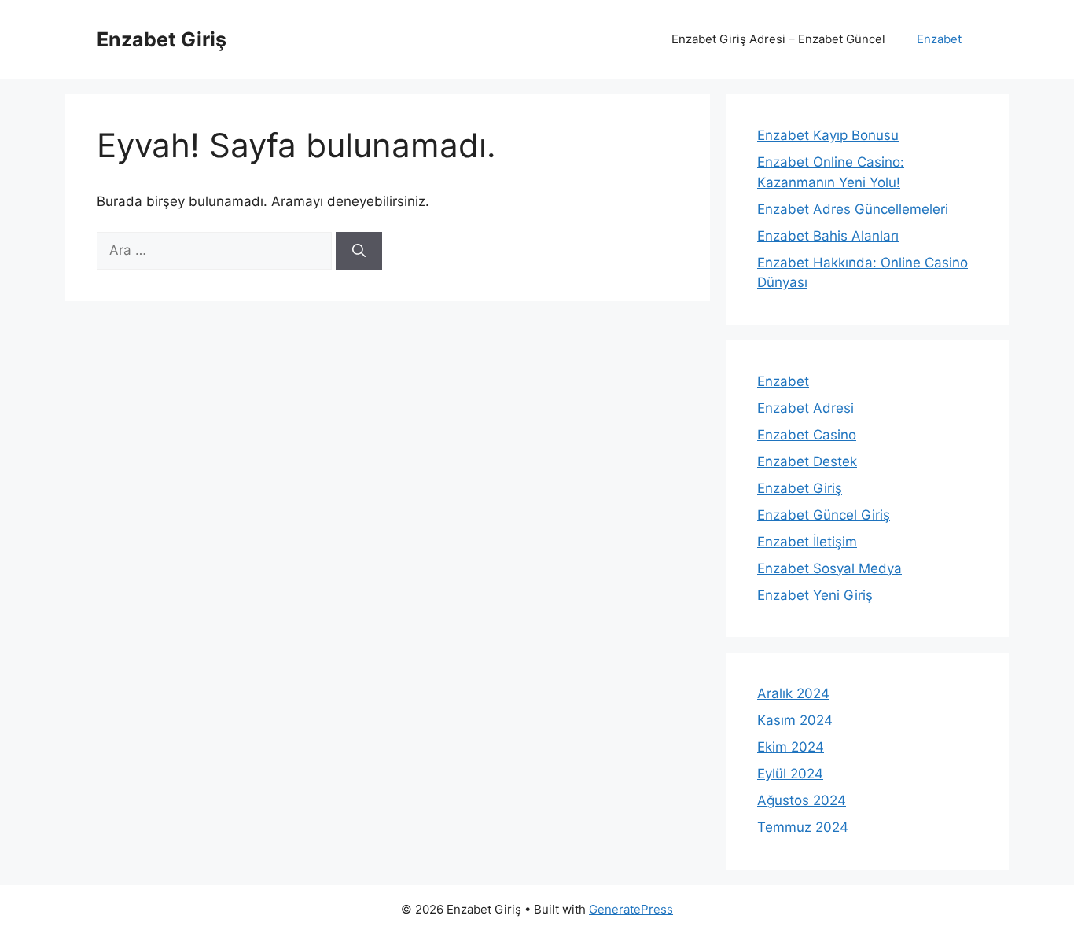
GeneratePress (631, 909)
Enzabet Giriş (161, 39)
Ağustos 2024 (801, 800)
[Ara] (359, 251)
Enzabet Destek (807, 461)
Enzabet (939, 38)
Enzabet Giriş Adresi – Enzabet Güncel (778, 38)
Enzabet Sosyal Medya (829, 568)
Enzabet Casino (806, 435)
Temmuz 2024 (802, 827)
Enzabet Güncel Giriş (823, 515)
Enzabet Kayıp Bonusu (828, 135)
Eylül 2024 (790, 773)
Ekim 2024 (790, 747)
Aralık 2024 (793, 693)
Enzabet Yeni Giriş (815, 595)
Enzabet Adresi (805, 408)
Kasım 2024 (795, 720)
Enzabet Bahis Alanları (828, 236)
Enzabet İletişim (807, 542)
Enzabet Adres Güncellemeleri (852, 209)
